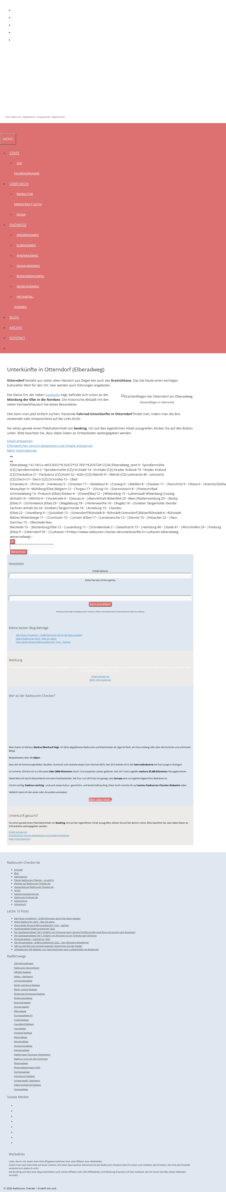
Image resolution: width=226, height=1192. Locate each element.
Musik (21, 215)
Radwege (18, 224)
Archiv (16, 327)
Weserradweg (28, 235)
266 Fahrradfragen (23, 963)
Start (14, 153)
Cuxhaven (52, 395)
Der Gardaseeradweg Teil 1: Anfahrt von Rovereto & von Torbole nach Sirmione (55, 935)
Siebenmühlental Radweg (27, 1084)
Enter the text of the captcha (100, 580)
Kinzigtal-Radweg (23, 1032)
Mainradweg (20, 1037)
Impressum (20, 904)
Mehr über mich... (100, 800)
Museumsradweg (23, 1045)
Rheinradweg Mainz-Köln (27, 1067)
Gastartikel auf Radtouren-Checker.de (33, 887)
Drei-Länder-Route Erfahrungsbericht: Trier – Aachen (43, 642)
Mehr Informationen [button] (22, 450)
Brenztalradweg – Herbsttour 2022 (32, 939)
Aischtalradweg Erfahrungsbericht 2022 (34, 928)
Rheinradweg (27, 256)
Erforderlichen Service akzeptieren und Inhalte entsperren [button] (50, 446)
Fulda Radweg (21, 1019)
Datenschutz (20, 900)
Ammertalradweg (23, 980)
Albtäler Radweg (22, 972)
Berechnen (18, 552)
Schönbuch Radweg (24, 1076)
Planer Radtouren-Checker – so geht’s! (34, 880)
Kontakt (17, 337)
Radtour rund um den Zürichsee (31, 1058)
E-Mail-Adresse (100, 571)
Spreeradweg (21, 1089)
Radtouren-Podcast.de (26, 897)
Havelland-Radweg (24, 1024)
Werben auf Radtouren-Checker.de (32, 883)
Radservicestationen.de (26, 894)
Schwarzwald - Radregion (27, 1080)
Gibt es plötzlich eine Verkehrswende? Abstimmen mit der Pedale (48, 946)
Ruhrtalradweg (22, 1072)
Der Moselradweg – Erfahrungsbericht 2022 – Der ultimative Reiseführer (51, 942)
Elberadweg (26, 245)
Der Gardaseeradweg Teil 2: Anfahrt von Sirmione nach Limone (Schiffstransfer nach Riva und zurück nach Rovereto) (74, 932)
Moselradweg (28, 286)
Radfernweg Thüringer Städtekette (32, 1054)
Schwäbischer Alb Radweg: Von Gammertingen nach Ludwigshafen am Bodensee (56, 949)
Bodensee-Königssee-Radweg (29, 993)
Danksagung (20, 876)
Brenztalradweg (22, 1002)
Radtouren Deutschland (26, 967)
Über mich (19, 183)
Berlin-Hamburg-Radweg (27, 985)
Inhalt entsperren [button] (20, 441)
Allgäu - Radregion (23, 976)
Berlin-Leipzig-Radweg (25, 989)
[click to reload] (100, 588)
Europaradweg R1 (23, 1015)
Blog (14, 317)
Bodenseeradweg (30, 276)
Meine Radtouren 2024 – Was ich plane (36, 638)
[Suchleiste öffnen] (2, 128)
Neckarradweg (21, 1050)
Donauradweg (28, 266)
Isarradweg (20, 1028)
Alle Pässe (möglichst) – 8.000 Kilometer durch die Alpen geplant (49, 635)
